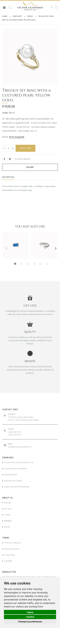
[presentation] (5, 248)
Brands (7, 527)
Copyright (8, 561)
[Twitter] (10, 159)
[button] (10, 8)
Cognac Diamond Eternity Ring (16, 486)
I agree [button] (30, 612)
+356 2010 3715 (14, 432)
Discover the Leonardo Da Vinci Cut (18, 462)
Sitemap (7, 502)
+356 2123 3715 (14, 434)
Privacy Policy (9, 555)
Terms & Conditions (12, 543)
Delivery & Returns (11, 549)
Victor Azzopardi (16, 136)
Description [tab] (8, 177)
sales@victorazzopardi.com (19, 447)
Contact (7, 514)
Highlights (8, 520)
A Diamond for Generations (15, 468)
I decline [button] (30, 617)
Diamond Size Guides (13, 480)
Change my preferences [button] (30, 621)
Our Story (8, 508)
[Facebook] (4, 159)
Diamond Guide (10, 474)
